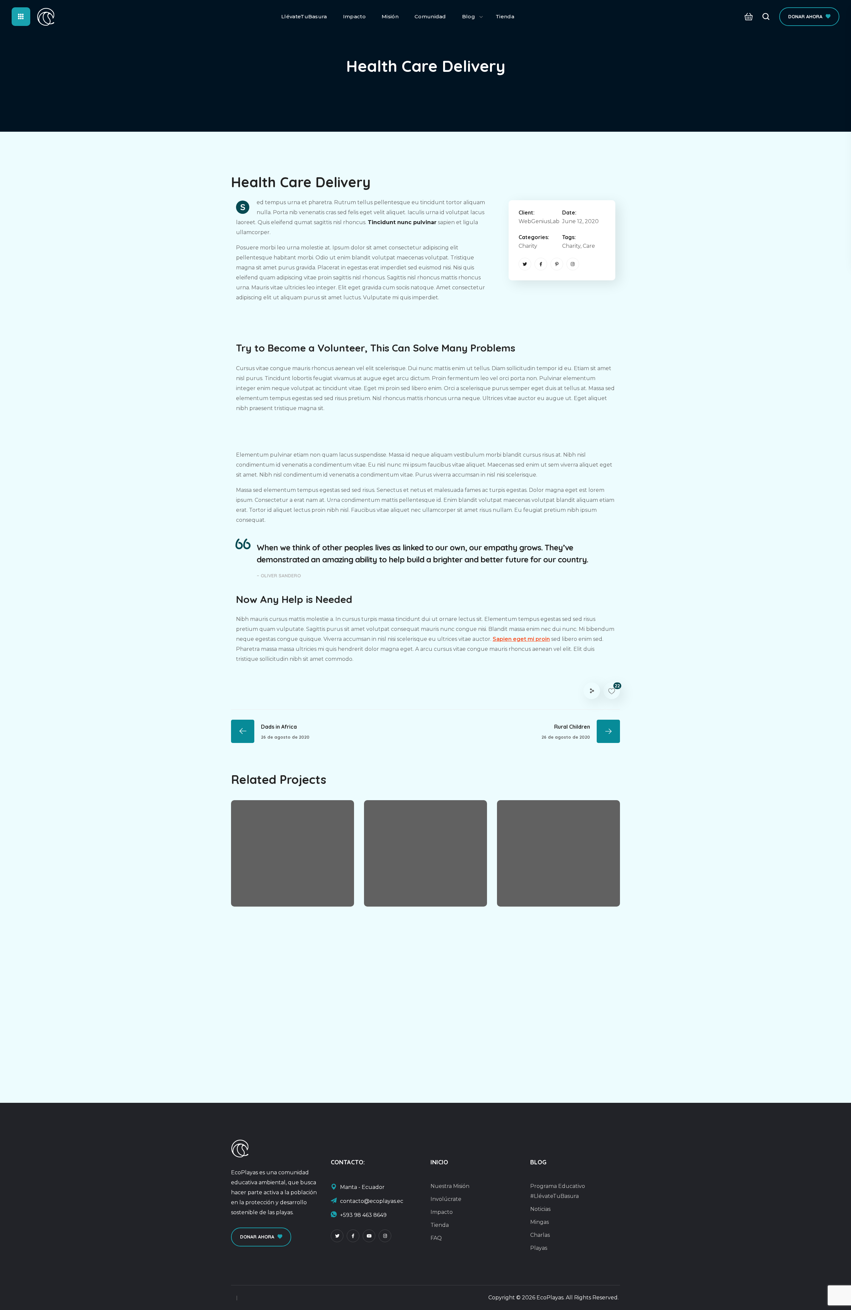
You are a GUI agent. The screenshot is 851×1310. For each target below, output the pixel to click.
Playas (538, 1248)
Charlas (540, 1235)
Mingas (539, 1222)
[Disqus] (425, 1006)
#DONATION (424, 892)
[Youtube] (369, 1236)
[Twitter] (525, 264)
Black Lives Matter (549, 880)
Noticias (540, 1209)
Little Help (267, 880)
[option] (292, 858)
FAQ (436, 1238)
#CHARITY (260, 892)
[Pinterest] (556, 264)
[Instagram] (572, 264)
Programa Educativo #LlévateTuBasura (557, 1191)
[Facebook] (541, 264)
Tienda (439, 1225)
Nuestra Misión (449, 1186)
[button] (747, 16)
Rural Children (408, 880)
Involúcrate (445, 1199)
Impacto (441, 1212)
